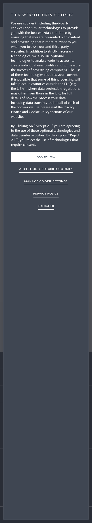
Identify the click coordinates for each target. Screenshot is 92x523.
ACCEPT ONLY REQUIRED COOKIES (46, 169)
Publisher (46, 206)
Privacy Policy (46, 193)
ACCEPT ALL (46, 156)
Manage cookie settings (46, 181)
